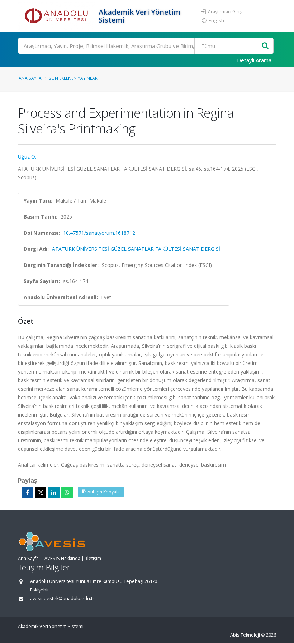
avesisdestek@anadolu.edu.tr (62, 598)
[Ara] (265, 46)
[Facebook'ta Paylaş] (27, 492)
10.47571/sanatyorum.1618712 (99, 232)
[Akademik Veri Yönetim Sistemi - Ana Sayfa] (57, 16)
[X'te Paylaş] (40, 492)
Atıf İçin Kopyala (103, 492)
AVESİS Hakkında (62, 558)
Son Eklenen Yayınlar (73, 78)
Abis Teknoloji (245, 635)
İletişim (93, 558)
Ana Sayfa (30, 78)
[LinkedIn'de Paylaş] (54, 492)
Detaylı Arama (254, 60)
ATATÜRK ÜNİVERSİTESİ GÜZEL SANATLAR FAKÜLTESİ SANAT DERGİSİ (136, 248)
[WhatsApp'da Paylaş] (67, 492)
